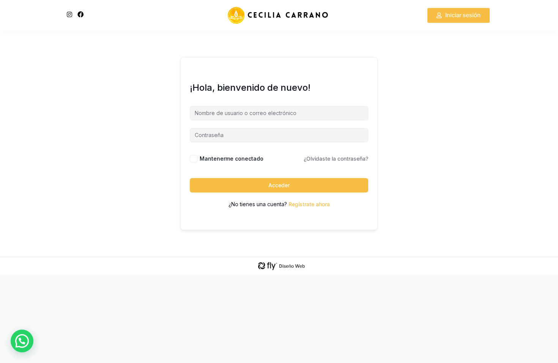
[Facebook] (80, 14)
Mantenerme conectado (231, 158)
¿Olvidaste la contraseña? (336, 158)
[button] (22, 341)
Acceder (279, 185)
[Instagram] (69, 14)
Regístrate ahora (309, 204)
